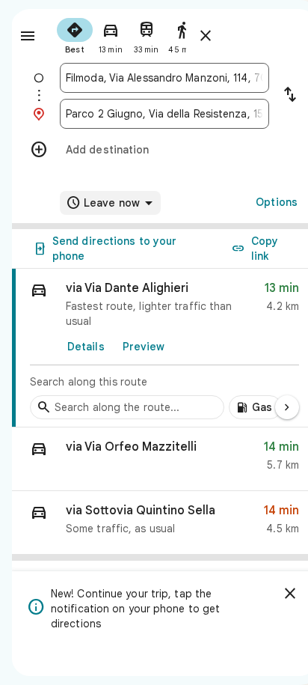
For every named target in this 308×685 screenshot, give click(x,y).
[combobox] (164, 78)
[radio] (75, 34)
